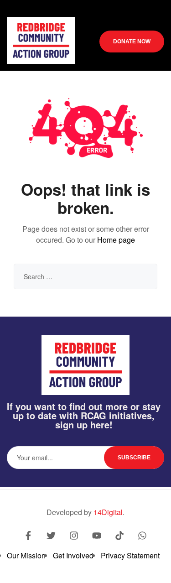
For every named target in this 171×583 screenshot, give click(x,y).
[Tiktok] (119, 535)
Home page (116, 239)
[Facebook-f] (28, 535)
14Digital (108, 512)
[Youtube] (97, 535)
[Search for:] (85, 276)
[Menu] (146, 21)
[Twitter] (51, 535)
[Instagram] (74, 535)
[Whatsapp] (142, 535)
